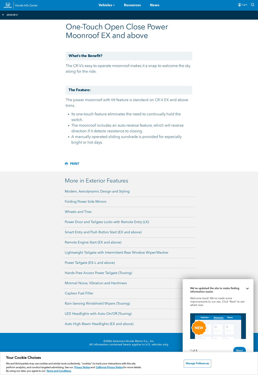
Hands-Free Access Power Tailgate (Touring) (98, 273)
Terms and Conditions (58, 371)
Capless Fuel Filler (79, 293)
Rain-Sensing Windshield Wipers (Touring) (97, 303)
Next (239, 350)
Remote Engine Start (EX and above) (93, 242)
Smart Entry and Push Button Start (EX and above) (103, 232)
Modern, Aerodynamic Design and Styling (97, 191)
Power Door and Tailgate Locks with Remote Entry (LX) (107, 222)
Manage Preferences (197, 363)
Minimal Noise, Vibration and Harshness (96, 283)
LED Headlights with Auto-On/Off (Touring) (98, 314)
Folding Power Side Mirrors (85, 201)
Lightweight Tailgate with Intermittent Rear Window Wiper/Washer (116, 252)
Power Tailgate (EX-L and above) (90, 263)
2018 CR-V (12, 15)
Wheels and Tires (78, 212)
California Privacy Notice (109, 367)
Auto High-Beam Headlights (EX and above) (99, 324)
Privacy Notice (82, 367)
